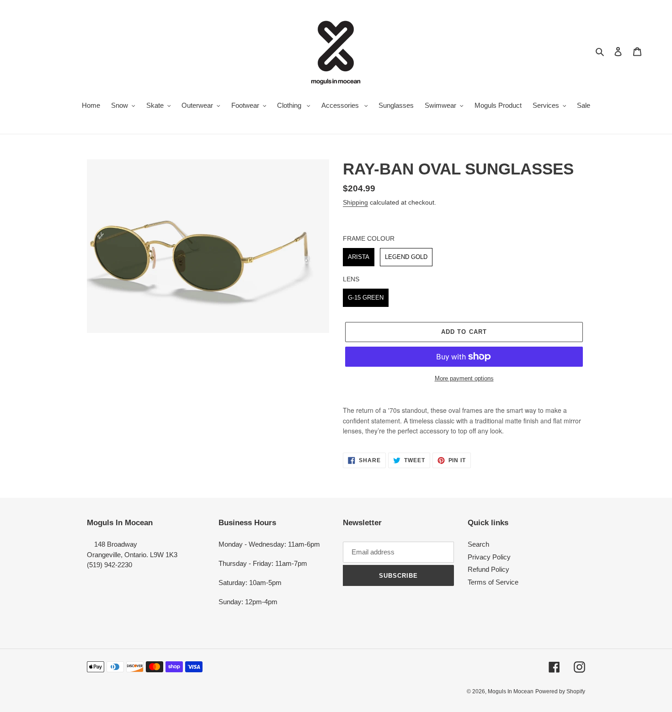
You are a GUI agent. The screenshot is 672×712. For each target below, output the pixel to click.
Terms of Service (493, 582)
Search (478, 544)
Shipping (355, 202)
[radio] (358, 257)
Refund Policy (488, 569)
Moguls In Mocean (510, 691)
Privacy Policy (489, 557)
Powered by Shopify (560, 691)
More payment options (464, 378)
